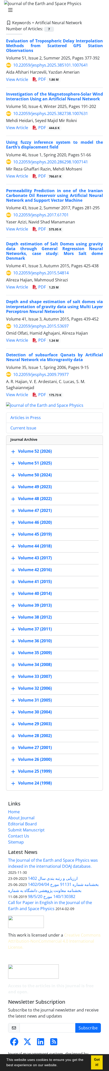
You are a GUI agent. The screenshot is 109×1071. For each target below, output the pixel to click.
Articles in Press (25, 417)
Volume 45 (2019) (35, 534)
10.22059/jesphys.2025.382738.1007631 (50, 113)
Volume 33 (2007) (35, 676)
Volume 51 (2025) (35, 463)
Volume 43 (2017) (35, 558)
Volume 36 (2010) (35, 641)
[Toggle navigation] (53, 10)
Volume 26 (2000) (35, 759)
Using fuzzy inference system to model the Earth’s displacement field (54, 144)
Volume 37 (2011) (35, 629)
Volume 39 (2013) (35, 605)
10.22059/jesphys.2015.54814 (41, 273)
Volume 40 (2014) (35, 593)
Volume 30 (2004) (35, 712)
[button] (59, 1065)
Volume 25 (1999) (35, 771)
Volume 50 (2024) (35, 475)
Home (14, 812)
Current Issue (23, 428)
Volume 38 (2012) (35, 617)
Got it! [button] (97, 1062)
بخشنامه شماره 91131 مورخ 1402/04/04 (63, 884)
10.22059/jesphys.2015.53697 (41, 326)
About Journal (21, 818)
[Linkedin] (40, 1043)
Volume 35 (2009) (35, 653)
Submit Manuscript (26, 830)
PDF (48, 79)
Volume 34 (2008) (35, 665)
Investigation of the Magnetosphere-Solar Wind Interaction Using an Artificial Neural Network (54, 96)
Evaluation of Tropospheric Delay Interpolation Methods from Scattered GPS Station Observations (54, 45)
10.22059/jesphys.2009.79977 (41, 374)
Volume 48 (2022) (35, 499)
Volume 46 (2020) (35, 522)
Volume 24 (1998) (35, 783)
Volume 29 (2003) (35, 724)
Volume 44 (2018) (35, 546)
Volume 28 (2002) (35, 736)
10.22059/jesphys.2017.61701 (41, 215)
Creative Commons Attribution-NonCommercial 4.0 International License (54, 941)
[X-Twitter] (27, 1043)
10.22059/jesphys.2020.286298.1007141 (50, 162)
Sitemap (16, 842)
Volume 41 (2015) (35, 582)
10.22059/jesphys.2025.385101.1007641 (50, 65)
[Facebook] (14, 1043)
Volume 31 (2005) (35, 700)
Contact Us (18, 836)
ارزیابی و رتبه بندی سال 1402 (53, 878)
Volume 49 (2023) (35, 487)
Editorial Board (22, 824)
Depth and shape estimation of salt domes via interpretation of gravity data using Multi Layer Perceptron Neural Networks (54, 306)
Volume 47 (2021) (35, 510)
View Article (17, 79)
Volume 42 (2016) (35, 570)
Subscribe (88, 1028)
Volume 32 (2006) (35, 688)
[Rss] (54, 1043)
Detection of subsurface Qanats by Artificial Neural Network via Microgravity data (54, 357)
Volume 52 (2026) (35, 451)
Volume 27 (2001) (35, 747)
